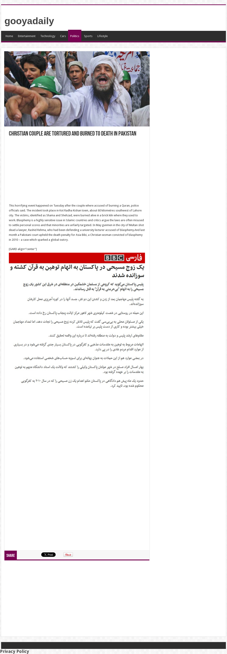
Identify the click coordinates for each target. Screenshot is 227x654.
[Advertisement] (77, 170)
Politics (74, 36)
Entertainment (26, 36)
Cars (63, 36)
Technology (47, 36)
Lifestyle (102, 36)
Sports (88, 36)
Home (9, 36)
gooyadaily (29, 21)
